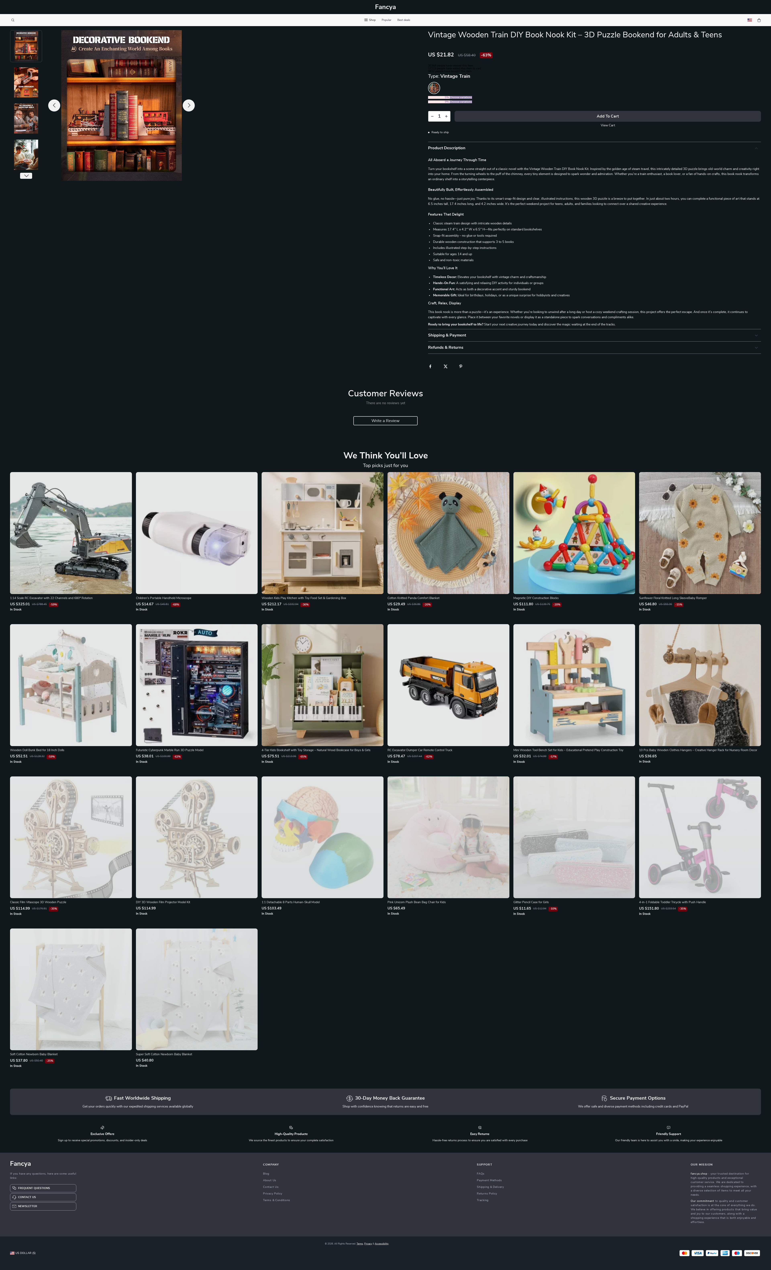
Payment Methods (489, 1180)
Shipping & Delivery (490, 1187)
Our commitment (702, 1201)
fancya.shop (699, 1173)
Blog (266, 1173)
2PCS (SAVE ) (439, 97)
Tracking (483, 1200)
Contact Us (270, 1187)
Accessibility (382, 1243)
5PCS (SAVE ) (439, 101)
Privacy (368, 1243)
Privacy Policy (272, 1193)
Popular (386, 20)
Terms (360, 1243)
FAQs (480, 1173)
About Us (269, 1180)
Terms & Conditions (276, 1200)
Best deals (403, 20)
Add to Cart (608, 116)
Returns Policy (487, 1193)
